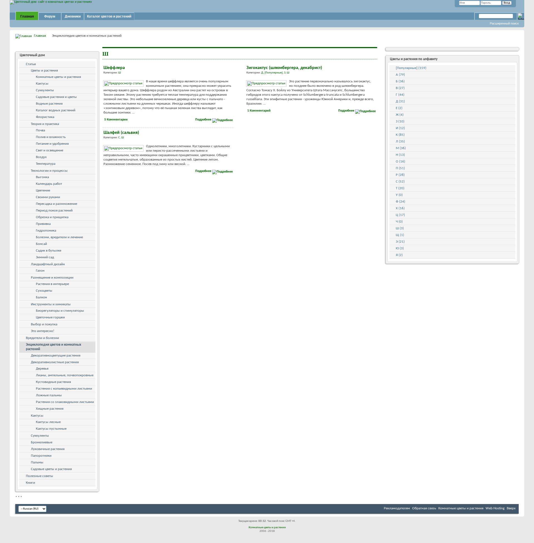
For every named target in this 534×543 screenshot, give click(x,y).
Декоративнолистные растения (55, 362)
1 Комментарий (259, 110)
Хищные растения (49, 409)
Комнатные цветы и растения (58, 77)
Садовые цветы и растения (51, 469)
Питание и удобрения (52, 144)
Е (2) (399, 108)
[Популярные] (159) (411, 68)
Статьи (31, 64)
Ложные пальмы (49, 395)
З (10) (400, 121)
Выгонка (42, 177)
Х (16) (400, 208)
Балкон (41, 297)
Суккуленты (45, 90)
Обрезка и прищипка (52, 217)
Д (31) (400, 101)
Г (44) (400, 95)
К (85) (400, 135)
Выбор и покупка (44, 324)
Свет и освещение (49, 150)
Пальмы (37, 462)
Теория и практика (45, 124)
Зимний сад (45, 257)
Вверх (511, 508)
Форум (49, 16)
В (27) (400, 88)
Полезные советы (39, 476)
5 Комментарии (116, 119)
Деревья (42, 368)
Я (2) (399, 255)
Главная (27, 16)
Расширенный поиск (504, 23)
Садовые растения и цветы (56, 97)
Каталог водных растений (55, 110)
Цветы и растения (44, 70)
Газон (40, 270)
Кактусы (42, 83)
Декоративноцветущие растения (55, 355)
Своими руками (48, 197)
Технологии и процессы (49, 171)
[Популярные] (273, 72)
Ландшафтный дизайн (48, 264)
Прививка (43, 224)
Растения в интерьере (52, 284)
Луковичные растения (48, 449)
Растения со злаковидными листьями (65, 402)
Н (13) (400, 155)
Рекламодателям (397, 508)
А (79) (400, 75)
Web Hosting (495, 508)
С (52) (400, 181)
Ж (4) (400, 115)
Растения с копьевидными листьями (64, 388)
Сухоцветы (44, 291)
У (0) (399, 195)
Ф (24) (400, 201)
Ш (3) (400, 228)
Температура (45, 164)
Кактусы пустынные (51, 429)
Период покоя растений (54, 210)
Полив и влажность (51, 137)
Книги (30, 483)
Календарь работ (49, 184)
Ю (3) (400, 248)
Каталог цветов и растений (109, 16)
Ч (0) (399, 221)
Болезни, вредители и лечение (59, 237)
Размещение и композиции (52, 277)
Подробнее (203, 119)
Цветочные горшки (50, 317)
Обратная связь (424, 508)
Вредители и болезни (42, 338)
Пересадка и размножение (56, 204)
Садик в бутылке (48, 250)
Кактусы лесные (48, 422)
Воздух (41, 157)
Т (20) (400, 188)
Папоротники (41, 456)
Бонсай (41, 244)
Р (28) (400, 175)
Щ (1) (400, 235)
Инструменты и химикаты (51, 304)
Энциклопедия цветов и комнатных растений (53, 347)
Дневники (73, 16)
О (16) (400, 161)
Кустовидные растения (53, 382)
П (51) (400, 168)
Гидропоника (46, 230)
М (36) (401, 148)
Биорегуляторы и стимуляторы (60, 311)
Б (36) (400, 81)
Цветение (43, 190)
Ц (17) (400, 215)
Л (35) (400, 141)
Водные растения (49, 103)
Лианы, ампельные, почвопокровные (64, 375)
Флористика (45, 117)
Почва (40, 130)
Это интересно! (42, 331)
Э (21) (400, 242)
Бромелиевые (41, 442)
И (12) (400, 128)
